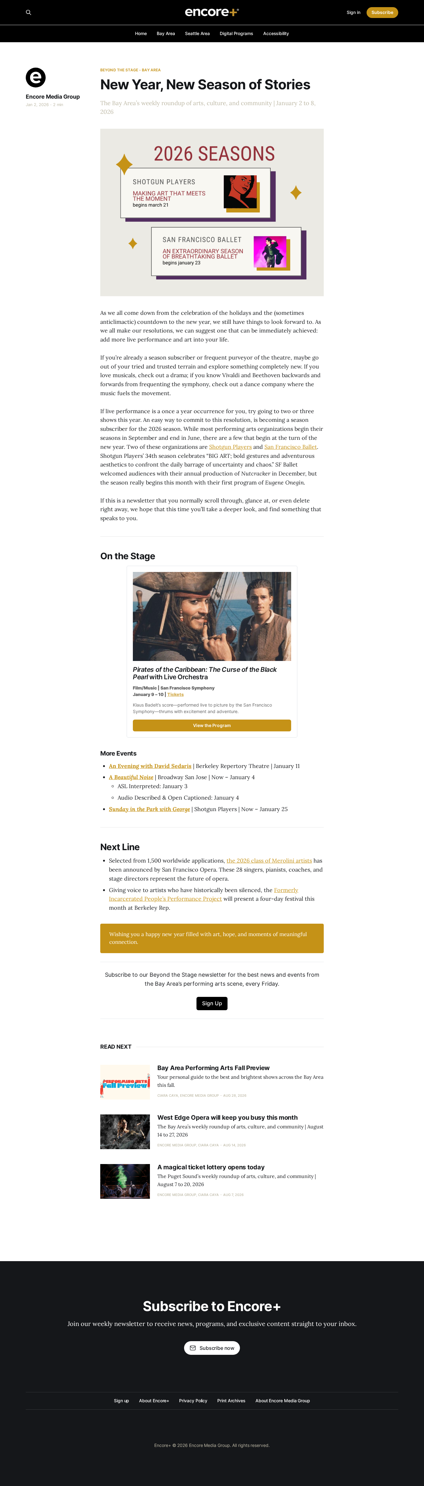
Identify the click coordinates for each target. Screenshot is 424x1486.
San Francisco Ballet (290, 446)
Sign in (353, 12)
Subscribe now (217, 1348)
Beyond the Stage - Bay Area (130, 70)
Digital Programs (236, 33)
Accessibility (276, 33)
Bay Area (166, 33)
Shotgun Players (230, 446)
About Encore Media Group (282, 1400)
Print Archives (231, 1400)
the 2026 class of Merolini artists (269, 860)
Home (141, 33)
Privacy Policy (193, 1400)
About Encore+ (154, 1400)
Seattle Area (197, 33)
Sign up (121, 1400)
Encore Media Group (53, 96)
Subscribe (382, 12)
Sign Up (212, 1003)
